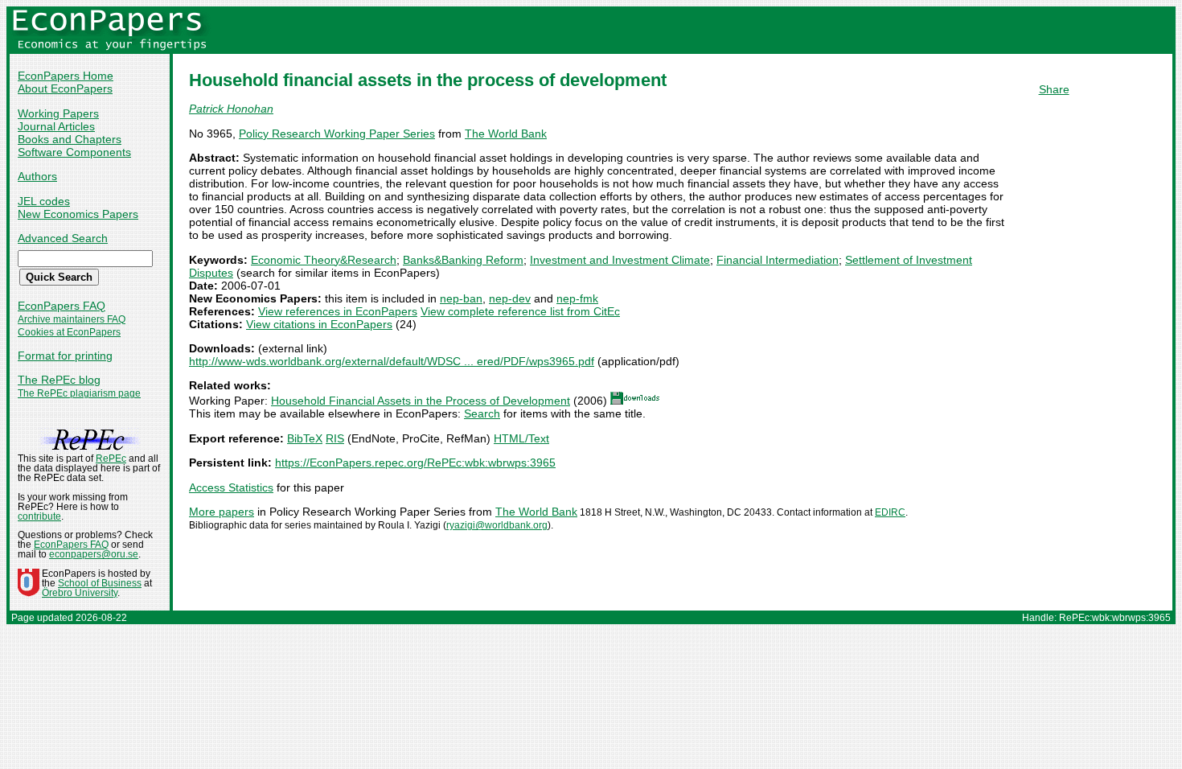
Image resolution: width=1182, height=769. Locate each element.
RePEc (111, 458)
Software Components (74, 152)
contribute (39, 516)
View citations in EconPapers (319, 324)
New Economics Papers (78, 214)
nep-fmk (577, 298)
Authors (37, 176)
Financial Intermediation (777, 259)
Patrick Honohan (231, 108)
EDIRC (890, 512)
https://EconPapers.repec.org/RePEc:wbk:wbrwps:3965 (415, 462)
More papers (221, 511)
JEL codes (44, 201)
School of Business (100, 583)
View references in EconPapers (337, 311)
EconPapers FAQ (61, 305)
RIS (335, 438)
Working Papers (58, 113)
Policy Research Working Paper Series (337, 133)
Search (482, 413)
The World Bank (506, 133)
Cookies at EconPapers (69, 332)
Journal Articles (56, 126)
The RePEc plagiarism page (79, 393)
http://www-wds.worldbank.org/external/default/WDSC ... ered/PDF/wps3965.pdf (391, 361)
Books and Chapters (69, 139)
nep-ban (461, 298)
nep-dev (510, 298)
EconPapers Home (65, 75)
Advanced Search (63, 238)
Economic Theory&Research (323, 259)
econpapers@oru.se (93, 554)
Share (1054, 89)
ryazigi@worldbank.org (497, 525)
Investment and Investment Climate (620, 259)
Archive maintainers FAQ (71, 319)
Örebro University (79, 593)
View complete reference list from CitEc (520, 311)
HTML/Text (521, 438)
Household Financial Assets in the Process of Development (420, 400)
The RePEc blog (59, 379)
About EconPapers (65, 88)
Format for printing (65, 355)
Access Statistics (231, 487)
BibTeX (304, 438)
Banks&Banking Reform (463, 259)
